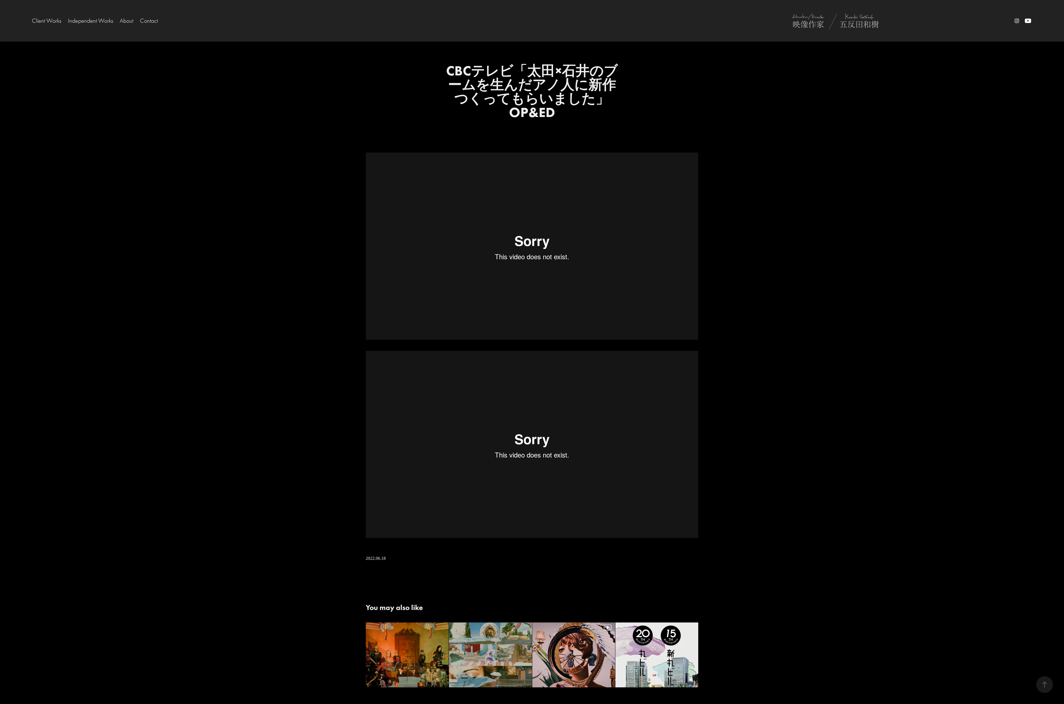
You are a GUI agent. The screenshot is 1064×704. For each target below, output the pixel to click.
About (126, 20)
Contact (149, 20)
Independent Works (90, 20)
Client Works (46, 20)
